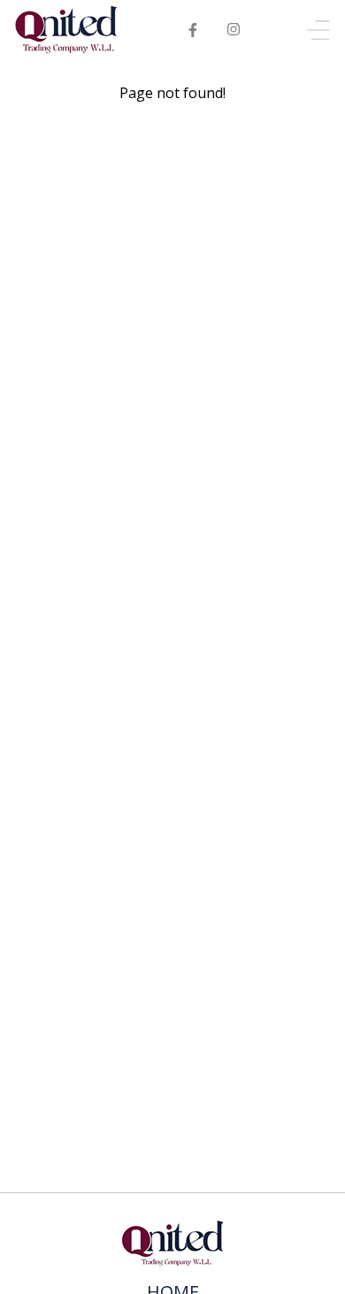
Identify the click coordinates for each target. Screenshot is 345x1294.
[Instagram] (232, 30)
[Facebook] (193, 30)
